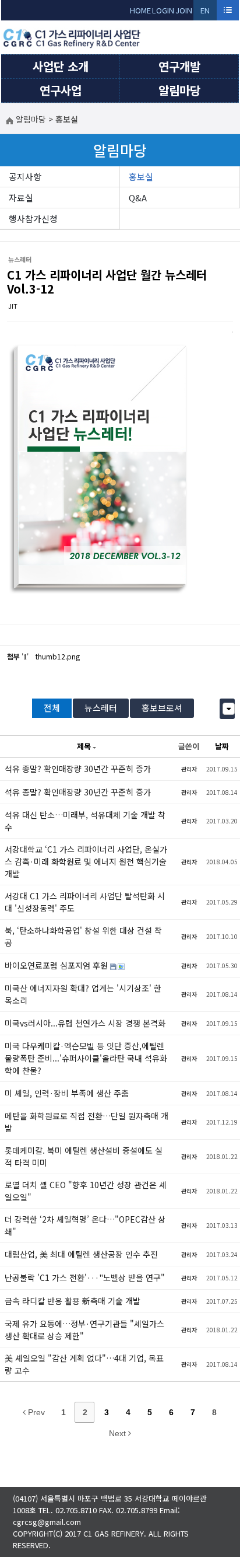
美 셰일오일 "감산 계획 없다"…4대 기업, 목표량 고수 (84, 1364)
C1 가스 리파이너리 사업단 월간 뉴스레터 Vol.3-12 (107, 281)
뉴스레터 (100, 707)
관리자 (189, 768)
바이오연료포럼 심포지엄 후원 (57, 965)
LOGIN (163, 10)
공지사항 (25, 176)
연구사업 (61, 90)
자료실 (21, 197)
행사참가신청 (33, 218)
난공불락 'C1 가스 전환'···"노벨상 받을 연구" (85, 1277)
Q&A (138, 197)
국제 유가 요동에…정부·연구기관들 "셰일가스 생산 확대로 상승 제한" (84, 1330)
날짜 (222, 746)
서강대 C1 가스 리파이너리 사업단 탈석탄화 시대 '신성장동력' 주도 (85, 902)
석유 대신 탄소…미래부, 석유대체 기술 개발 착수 (85, 821)
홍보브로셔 (162, 707)
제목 (84, 746)
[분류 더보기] (229, 709)
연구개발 (179, 66)
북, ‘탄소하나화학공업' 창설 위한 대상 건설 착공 (83, 936)
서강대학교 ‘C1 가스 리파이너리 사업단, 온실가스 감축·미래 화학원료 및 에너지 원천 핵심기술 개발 (86, 861)
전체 (52, 707)
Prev (35, 1412)
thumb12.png (58, 656)
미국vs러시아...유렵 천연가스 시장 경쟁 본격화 (85, 1023)
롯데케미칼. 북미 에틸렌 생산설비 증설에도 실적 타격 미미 (84, 1156)
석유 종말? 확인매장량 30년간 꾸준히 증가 (78, 768)
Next (118, 1433)
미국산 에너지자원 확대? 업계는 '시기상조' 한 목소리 (83, 994)
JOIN (183, 10)
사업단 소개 (61, 66)
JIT (12, 305)
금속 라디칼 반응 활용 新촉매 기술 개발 (72, 1301)
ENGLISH (205, 12)
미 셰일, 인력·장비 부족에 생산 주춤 (67, 1093)
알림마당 (179, 90)
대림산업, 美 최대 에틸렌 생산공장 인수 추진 (81, 1254)
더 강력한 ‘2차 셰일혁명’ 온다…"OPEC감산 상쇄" (85, 1225)
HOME (140, 10)
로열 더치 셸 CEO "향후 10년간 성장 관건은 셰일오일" (86, 1191)
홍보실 (141, 176)
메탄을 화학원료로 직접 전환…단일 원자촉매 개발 (86, 1122)
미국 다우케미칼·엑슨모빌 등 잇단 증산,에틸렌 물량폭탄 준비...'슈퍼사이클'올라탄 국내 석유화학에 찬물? (86, 1058)
